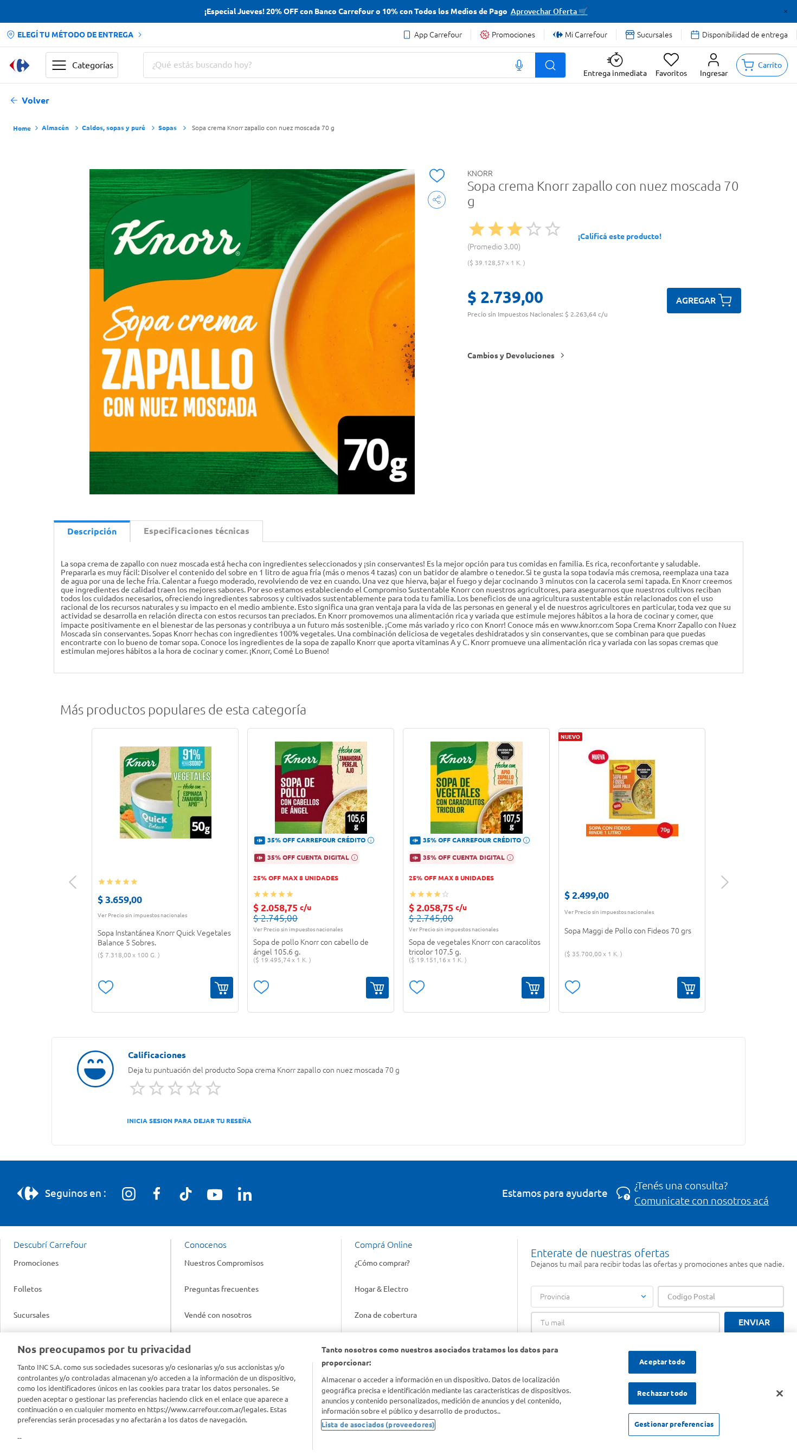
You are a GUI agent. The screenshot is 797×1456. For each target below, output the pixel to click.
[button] (714, 65)
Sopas (167, 128)
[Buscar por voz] (519, 65)
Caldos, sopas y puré (113, 128)
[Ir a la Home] (19, 65)
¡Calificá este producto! (619, 236)
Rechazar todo (662, 1393)
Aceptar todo (662, 1361)
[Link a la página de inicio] (22, 129)
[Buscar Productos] (550, 65)
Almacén (55, 128)
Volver (35, 100)
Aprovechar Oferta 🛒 (549, 11)
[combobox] (354, 65)
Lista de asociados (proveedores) (378, 1424)
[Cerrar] (780, 1394)
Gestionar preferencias (674, 1424)
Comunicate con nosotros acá (701, 1201)
